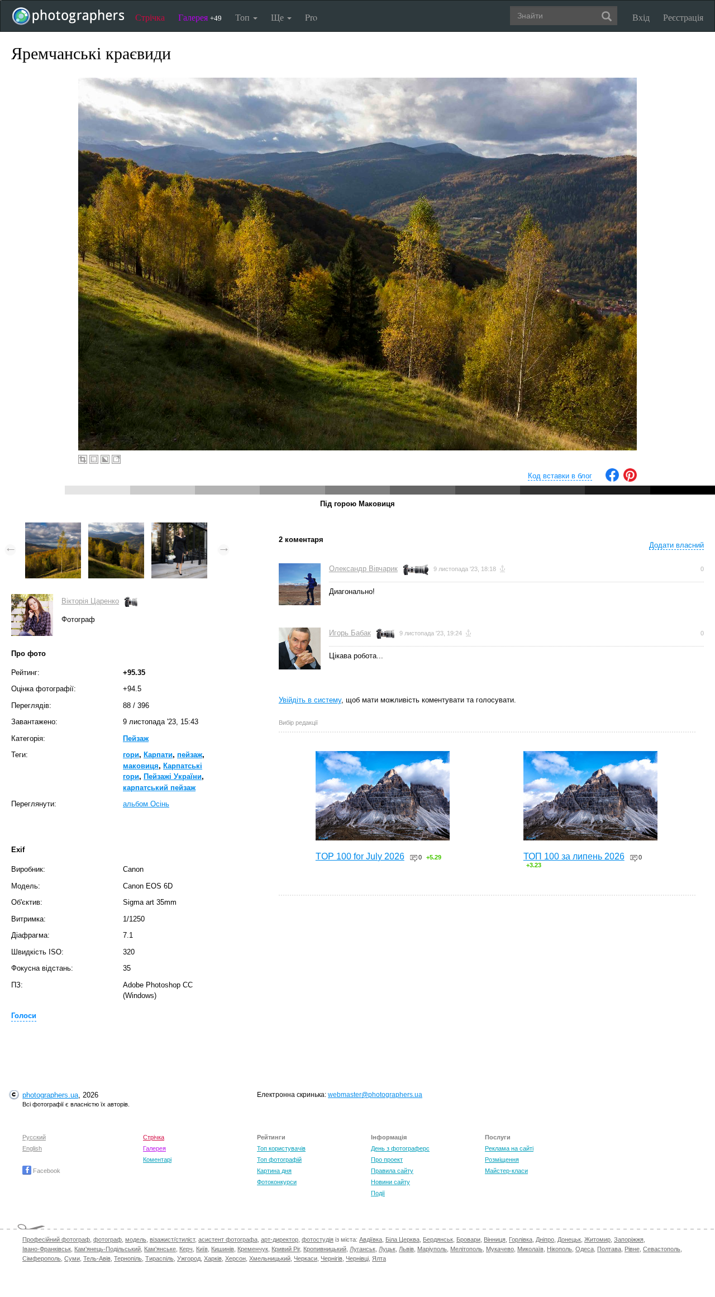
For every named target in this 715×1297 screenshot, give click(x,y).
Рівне (632, 1249)
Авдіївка (370, 1239)
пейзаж (189, 754)
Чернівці (357, 1258)
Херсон (235, 1258)
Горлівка (520, 1239)
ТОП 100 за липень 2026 (574, 856)
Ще (278, 17)
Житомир (597, 1239)
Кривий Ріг (285, 1249)
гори (131, 754)
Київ (202, 1249)
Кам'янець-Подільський (107, 1249)
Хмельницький (269, 1258)
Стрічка (150, 17)
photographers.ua (50, 1095)
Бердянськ (438, 1239)
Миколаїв (530, 1249)
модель (135, 1239)
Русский (34, 1137)
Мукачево (500, 1249)
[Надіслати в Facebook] (612, 479)
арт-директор (279, 1239)
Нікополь (559, 1249)
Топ (243, 17)
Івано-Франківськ (46, 1249)
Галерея (200, 17)
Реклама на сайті (509, 1148)
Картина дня (274, 1170)
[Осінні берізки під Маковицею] (53, 528)
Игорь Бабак (350, 633)
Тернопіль (128, 1258)
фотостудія (317, 1239)
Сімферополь (41, 1258)
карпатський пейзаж (159, 787)
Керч (186, 1249)
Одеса (584, 1249)
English (32, 1148)
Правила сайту (392, 1170)
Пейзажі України (173, 776)
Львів (406, 1249)
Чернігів (331, 1258)
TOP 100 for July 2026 (360, 856)
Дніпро (545, 1239)
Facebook (45, 1170)
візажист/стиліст (172, 1239)
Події (378, 1193)
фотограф (107, 1239)
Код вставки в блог (560, 476)
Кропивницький (324, 1249)
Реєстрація (683, 17)
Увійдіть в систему (310, 700)
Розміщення (502, 1159)
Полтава (609, 1249)
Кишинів (222, 1249)
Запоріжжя (629, 1239)
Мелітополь (466, 1249)
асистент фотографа (228, 1239)
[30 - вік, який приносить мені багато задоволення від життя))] (179, 528)
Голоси (23, 1015)
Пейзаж (136, 738)
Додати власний (676, 545)
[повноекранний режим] (116, 459)
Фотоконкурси (277, 1182)
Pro (311, 17)
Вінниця (495, 1239)
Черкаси (305, 1258)
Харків (213, 1258)
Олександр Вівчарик (363, 568)
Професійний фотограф (56, 1239)
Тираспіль (159, 1258)
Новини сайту (390, 1182)
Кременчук (252, 1249)
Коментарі (157, 1159)
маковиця (141, 766)
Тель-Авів (97, 1258)
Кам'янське (160, 1249)
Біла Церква (402, 1239)
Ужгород (189, 1258)
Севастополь (661, 1249)
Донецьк (569, 1239)
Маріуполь (432, 1249)
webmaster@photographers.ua (375, 1095)
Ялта (379, 1258)
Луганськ (362, 1249)
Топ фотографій (279, 1159)
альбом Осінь (146, 804)
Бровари (468, 1239)
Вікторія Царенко (90, 601)
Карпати (158, 754)
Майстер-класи (506, 1170)
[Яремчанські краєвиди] (116, 528)
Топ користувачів (281, 1148)
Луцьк (387, 1249)
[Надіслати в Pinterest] (630, 479)
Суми (72, 1258)
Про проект (387, 1159)
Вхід (641, 17)
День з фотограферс (400, 1148)
